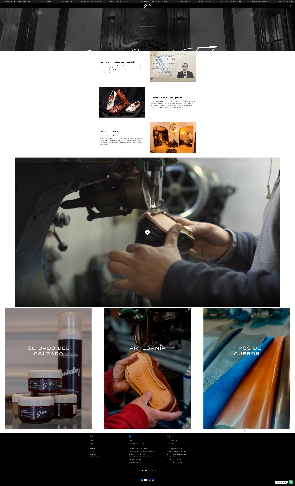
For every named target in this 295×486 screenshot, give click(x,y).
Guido (94, 483)
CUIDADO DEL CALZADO (173, 440)
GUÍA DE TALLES (171, 443)
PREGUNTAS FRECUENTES (135, 459)
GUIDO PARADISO (94, 446)
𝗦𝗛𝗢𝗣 (91, 440)
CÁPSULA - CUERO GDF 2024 (174, 459)
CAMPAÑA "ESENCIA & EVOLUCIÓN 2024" (177, 454)
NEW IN (91, 443)
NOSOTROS (92, 448)
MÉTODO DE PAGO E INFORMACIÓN (137, 454)
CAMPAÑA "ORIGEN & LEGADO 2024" (176, 462)
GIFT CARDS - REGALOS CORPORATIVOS (138, 448)
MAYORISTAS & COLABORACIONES (137, 443)
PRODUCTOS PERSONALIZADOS (136, 462)
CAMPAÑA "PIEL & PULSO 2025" (174, 448)
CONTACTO (131, 440)
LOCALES (92, 451)
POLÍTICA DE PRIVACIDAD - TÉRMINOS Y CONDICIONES (142, 457)
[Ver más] (48, 368)
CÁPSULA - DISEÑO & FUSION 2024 (175, 457)
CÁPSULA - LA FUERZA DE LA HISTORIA (176, 451)
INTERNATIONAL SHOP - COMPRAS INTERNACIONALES (142, 451)
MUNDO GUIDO (93, 454)
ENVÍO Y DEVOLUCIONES (134, 446)
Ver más (48, 431)
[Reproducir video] (147, 232)
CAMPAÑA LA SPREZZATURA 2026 (175, 446)
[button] (3, 5)
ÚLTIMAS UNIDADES (94, 457)
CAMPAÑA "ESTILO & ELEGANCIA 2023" (176, 465)
